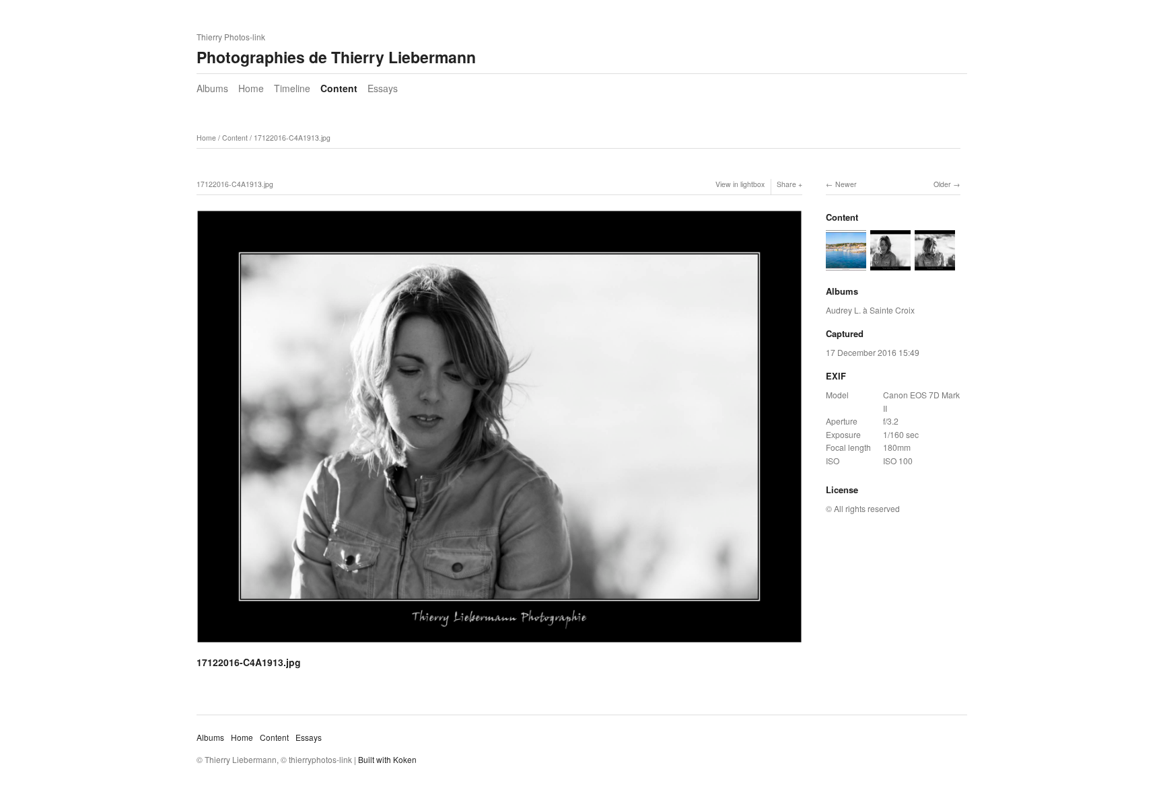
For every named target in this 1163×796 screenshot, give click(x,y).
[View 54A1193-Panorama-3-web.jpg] (846, 263)
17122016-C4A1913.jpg (292, 138)
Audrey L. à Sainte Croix (870, 310)
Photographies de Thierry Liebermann (336, 57)
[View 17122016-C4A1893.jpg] (935, 263)
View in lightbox (740, 184)
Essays (382, 88)
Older (942, 184)
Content (338, 88)
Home (251, 88)
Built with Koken (387, 759)
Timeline (292, 88)
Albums (212, 88)
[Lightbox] (499, 645)
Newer (846, 184)
